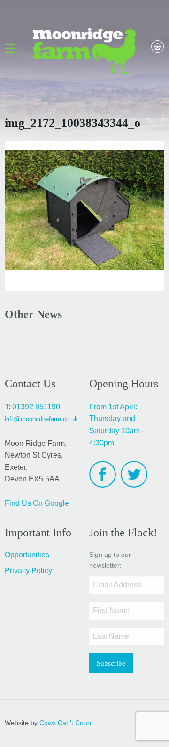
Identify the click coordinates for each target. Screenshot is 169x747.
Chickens (22, 108)
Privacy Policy (28, 571)
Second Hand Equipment (107, 94)
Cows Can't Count (66, 722)
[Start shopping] (147, 43)
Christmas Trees (32, 88)
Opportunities (27, 555)
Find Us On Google (37, 503)
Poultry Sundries (112, 112)
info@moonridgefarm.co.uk (41, 418)
